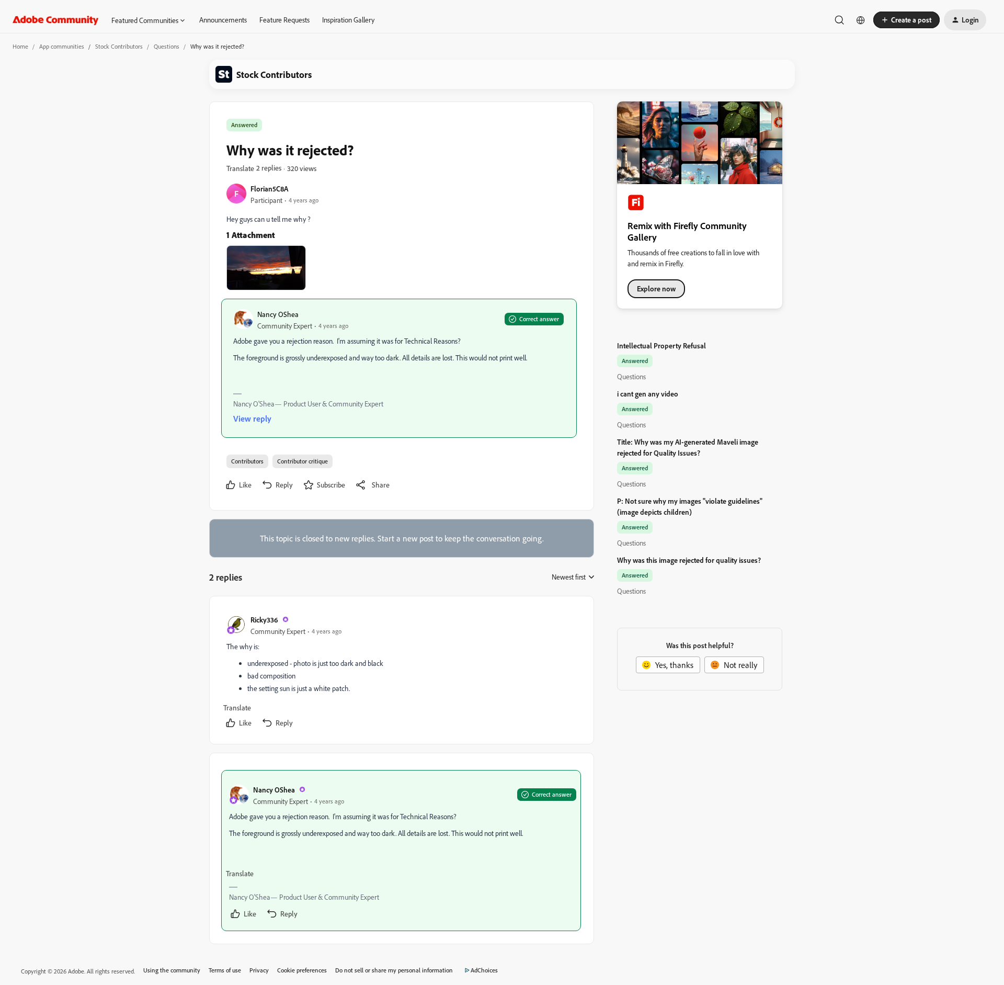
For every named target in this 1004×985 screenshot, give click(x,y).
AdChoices (484, 970)
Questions (166, 46)
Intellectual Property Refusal (661, 345)
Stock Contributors (119, 46)
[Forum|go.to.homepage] (56, 20)
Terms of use (225, 970)
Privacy (259, 970)
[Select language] (860, 20)
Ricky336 (264, 619)
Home (20, 46)
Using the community (171, 970)
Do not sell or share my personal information (394, 970)
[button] (906, 20)
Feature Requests (284, 19)
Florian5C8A (269, 188)
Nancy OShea (278, 314)
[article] (401, 672)
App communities (61, 46)
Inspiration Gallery (348, 19)
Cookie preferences (302, 970)
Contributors (247, 461)
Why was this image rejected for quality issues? (689, 560)
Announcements (223, 19)
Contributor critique (302, 461)
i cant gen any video (647, 393)
